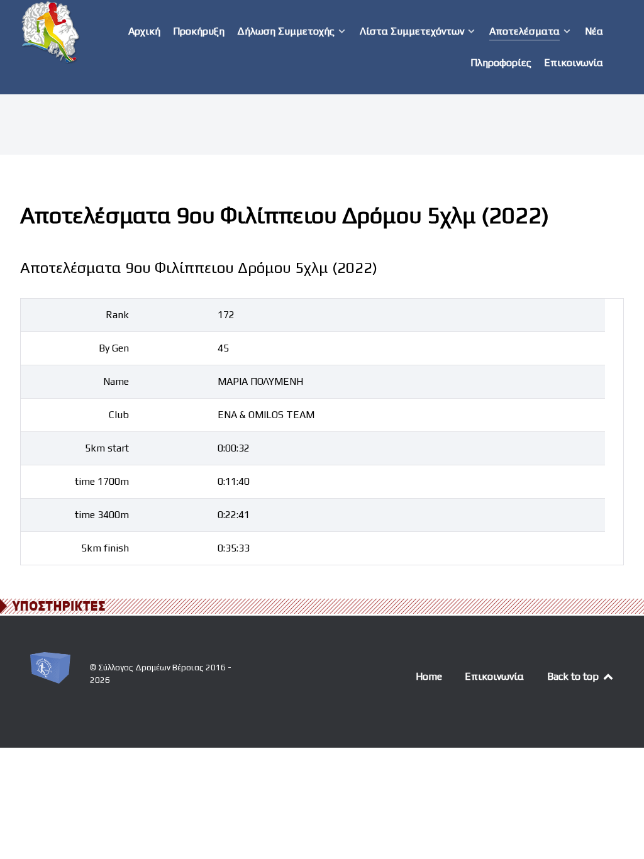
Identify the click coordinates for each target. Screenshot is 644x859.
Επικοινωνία (494, 676)
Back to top (574, 676)
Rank (117, 315)
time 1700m (102, 481)
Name (116, 381)
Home (429, 676)
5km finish (105, 548)
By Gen (114, 348)
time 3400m (102, 515)
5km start (107, 448)
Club (119, 415)
